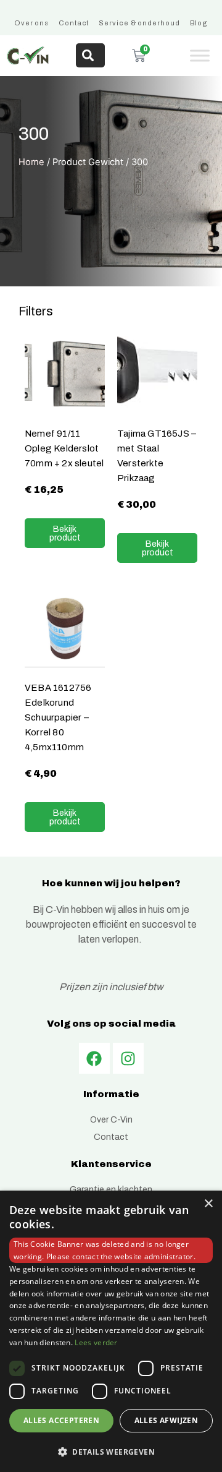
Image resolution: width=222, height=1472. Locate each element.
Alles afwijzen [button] (166, 1420)
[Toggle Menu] (200, 55)
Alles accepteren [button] (61, 1420)
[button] (111, 1451)
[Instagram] (128, 1058)
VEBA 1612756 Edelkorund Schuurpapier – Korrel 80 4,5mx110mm (58, 717)
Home (31, 162)
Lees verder (96, 1342)
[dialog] (111, 1331)
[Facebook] (94, 1058)
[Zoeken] (90, 55)
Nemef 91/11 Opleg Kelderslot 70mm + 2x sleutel (64, 448)
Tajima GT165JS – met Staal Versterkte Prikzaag (156, 455)
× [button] (208, 1204)
